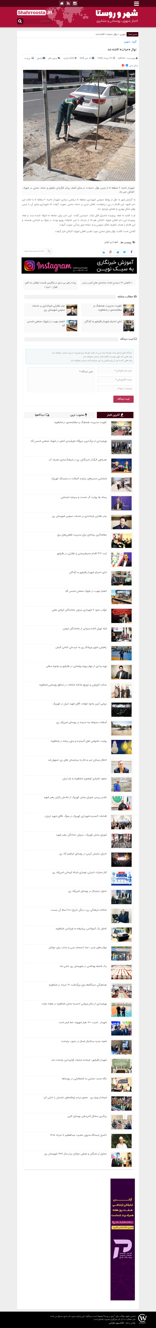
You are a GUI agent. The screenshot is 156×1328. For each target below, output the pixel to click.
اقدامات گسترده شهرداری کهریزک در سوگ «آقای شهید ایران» (75, 816)
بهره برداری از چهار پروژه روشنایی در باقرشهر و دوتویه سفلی (76, 666)
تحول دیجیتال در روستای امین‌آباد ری (87, 891)
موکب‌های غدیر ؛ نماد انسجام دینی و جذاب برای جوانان (78, 947)
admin (121, 58)
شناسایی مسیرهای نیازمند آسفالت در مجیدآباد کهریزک (79, 478)
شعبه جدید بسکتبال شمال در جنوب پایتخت (84, 1041)
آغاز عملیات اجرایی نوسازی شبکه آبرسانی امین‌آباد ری (79, 872)
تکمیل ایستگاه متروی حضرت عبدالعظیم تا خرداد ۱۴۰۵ (78, 1135)
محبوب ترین (77, 415)
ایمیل (39, 58)
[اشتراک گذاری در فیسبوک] (131, 252)
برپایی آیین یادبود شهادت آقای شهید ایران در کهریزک (80, 704)
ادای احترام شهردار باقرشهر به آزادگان (103, 322)
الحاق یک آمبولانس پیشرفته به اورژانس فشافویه (81, 928)
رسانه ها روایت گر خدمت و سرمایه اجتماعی (84, 497)
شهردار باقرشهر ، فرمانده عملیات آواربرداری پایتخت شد (79, 1060)
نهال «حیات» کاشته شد (121, 49)
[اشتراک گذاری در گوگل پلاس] (110, 252)
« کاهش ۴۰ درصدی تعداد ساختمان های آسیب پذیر (107, 283)
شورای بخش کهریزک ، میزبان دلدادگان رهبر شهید (81, 835)
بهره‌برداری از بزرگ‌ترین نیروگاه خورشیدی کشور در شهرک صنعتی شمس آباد (68, 441)
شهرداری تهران (111, 242)
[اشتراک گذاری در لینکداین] (104, 252)
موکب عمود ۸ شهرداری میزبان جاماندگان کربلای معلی (79, 610)
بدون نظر (52, 58)
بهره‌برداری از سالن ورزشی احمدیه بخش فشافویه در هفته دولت (74, 1004)
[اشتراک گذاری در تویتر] (124, 252)
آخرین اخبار (113, 415)
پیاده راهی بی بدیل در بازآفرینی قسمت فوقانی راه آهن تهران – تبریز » (50, 285)
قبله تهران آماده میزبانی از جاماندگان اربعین (85, 628)
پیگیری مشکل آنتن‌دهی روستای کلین (87, 1116)
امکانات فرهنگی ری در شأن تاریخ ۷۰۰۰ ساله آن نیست (79, 910)
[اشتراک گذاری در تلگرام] (117, 252)
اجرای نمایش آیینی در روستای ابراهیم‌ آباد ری (83, 854)
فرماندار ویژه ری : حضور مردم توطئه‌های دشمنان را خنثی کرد (75, 1097)
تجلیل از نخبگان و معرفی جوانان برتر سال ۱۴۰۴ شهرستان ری (75, 1154)
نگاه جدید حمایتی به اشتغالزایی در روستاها (84, 1078)
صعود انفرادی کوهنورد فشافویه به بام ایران (84, 778)
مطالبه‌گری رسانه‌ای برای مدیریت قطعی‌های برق (82, 535)
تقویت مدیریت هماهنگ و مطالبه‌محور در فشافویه (107, 308)
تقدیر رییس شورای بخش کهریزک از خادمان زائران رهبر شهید (75, 797)
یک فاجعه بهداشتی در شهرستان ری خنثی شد (83, 966)
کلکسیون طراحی (116, 1323)
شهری (123, 34)
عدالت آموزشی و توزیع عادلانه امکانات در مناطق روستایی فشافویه (73, 685)
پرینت (27, 58)
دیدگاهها (40, 415)
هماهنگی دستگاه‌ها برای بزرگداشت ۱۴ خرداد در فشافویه (78, 985)
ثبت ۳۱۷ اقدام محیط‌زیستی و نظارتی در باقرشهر (82, 553)
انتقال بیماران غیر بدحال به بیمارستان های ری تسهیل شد (77, 760)
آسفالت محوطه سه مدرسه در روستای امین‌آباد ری (81, 722)
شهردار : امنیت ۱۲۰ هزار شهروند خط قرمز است (83, 1022)
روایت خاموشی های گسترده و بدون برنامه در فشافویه (79, 741)
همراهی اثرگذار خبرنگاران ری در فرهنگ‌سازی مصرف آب (78, 460)
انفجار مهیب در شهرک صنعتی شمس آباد (46, 324)
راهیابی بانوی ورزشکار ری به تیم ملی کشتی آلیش (81, 647)
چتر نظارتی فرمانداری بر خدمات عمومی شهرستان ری (48, 308)
